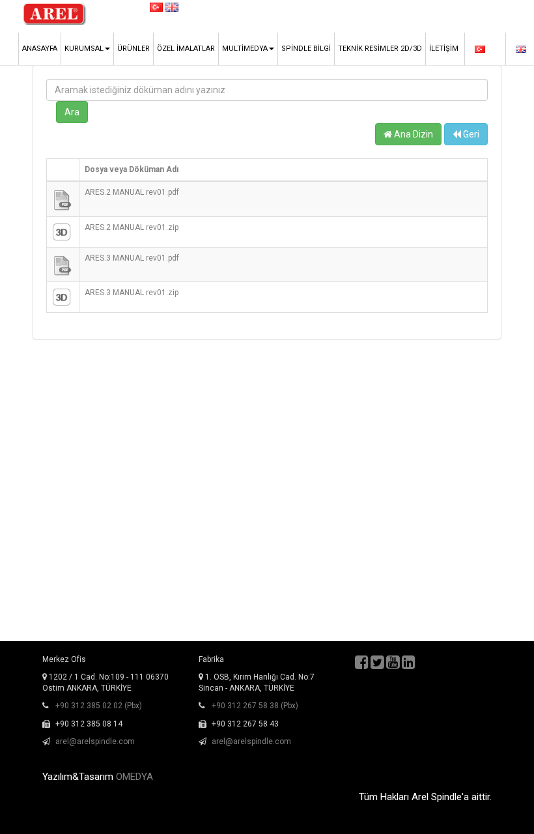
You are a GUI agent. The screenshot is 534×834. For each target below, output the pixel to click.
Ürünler (133, 48)
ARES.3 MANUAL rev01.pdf (132, 258)
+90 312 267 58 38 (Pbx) (255, 705)
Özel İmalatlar (186, 48)
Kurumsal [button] (84, 48)
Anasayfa (39, 48)
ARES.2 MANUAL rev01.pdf (132, 192)
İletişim (443, 48)
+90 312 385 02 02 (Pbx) (98, 705)
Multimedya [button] (245, 48)
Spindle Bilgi (306, 48)
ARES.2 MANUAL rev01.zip (131, 227)
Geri (470, 134)
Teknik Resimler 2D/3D (380, 48)
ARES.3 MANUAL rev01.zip (131, 292)
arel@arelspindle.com (95, 741)
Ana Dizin (412, 134)
